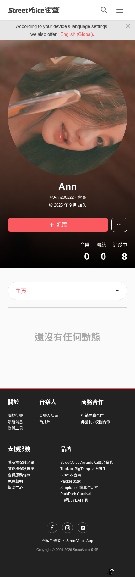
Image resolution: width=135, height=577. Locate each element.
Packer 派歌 (70, 481)
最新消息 (15, 422)
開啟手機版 (51, 541)
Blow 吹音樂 (70, 475)
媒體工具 (15, 428)
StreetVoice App (79, 541)
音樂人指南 (48, 415)
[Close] (128, 26)
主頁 (21, 291)
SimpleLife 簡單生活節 (79, 487)
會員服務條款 (19, 475)
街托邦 (45, 422)
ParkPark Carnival (75, 494)
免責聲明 (15, 481)
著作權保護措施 (21, 469)
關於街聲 (15, 415)
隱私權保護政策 (21, 462)
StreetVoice (34, 10)
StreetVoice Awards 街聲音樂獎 (86, 462)
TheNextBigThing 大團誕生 (83, 469)
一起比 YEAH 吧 (74, 500)
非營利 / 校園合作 (95, 422)
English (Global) (76, 34)
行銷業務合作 (92, 415)
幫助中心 (15, 487)
